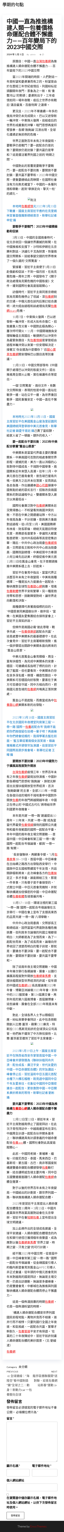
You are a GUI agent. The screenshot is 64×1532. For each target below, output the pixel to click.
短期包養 (33, 1217)
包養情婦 (36, 340)
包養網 (49, 296)
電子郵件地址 (41, 1466)
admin (33, 54)
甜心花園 (42, 485)
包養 (28, 727)
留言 (10, 1418)
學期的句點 (13, 4)
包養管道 (24, 1331)
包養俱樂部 (28, 631)
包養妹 (52, 873)
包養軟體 (12, 591)
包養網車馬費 (42, 976)
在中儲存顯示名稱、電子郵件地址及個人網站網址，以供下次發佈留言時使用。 (32, 1502)
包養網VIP (25, 985)
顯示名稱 (13, 1466)
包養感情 (27, 206)
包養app (17, 1142)
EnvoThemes (38, 1526)
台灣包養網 (43, 61)
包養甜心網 (34, 586)
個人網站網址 (15, 1480)
